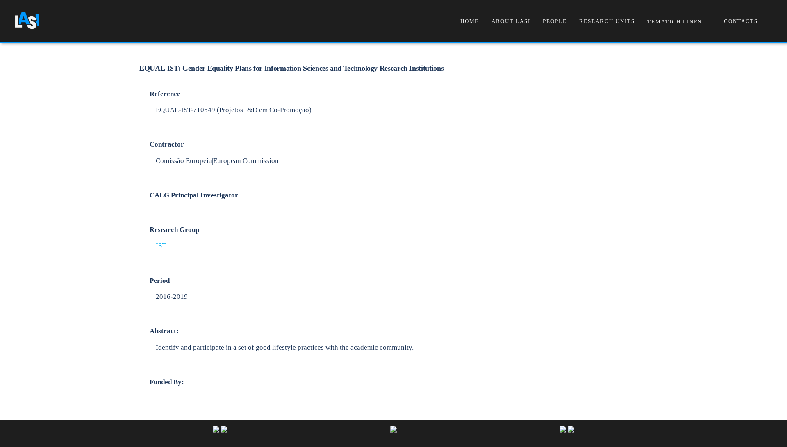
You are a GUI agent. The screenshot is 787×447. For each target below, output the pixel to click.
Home (469, 21)
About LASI (510, 21)
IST (161, 246)
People (555, 21)
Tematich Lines (674, 21)
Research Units (607, 21)
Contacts (741, 21)
